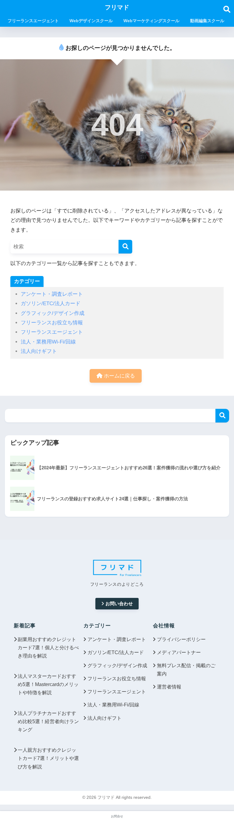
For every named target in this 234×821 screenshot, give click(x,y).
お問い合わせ (119, 603)
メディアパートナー (179, 652)
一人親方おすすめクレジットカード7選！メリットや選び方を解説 (48, 758)
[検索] (125, 247)
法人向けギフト (39, 351)
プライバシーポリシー (181, 639)
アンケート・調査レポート (52, 294)
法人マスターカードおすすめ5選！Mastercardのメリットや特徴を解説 (48, 684)
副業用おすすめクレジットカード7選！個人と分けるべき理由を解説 (48, 647)
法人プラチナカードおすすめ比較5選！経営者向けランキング (48, 721)
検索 (222, 416)
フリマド (117, 7)
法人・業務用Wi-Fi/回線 (48, 342)
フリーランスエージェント (52, 332)
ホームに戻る (118, 376)
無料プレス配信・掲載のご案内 (186, 669)
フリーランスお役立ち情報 (52, 323)
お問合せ (117, 816)
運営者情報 (169, 686)
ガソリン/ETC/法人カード (50, 303)
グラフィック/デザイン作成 (52, 313)
